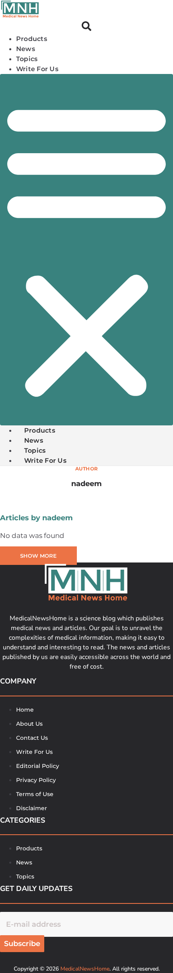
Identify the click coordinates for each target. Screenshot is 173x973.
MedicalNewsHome (84, 969)
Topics (26, 59)
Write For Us (37, 69)
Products (31, 39)
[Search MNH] (86, 27)
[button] (86, 249)
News (25, 49)
